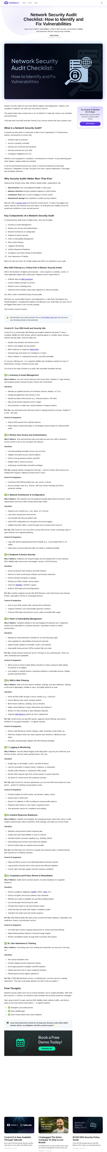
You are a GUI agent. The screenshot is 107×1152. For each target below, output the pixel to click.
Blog (24, 3)
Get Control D (90, 123)
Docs (30, 3)
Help (35, 3)
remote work (21, 203)
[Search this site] (101, 3)
